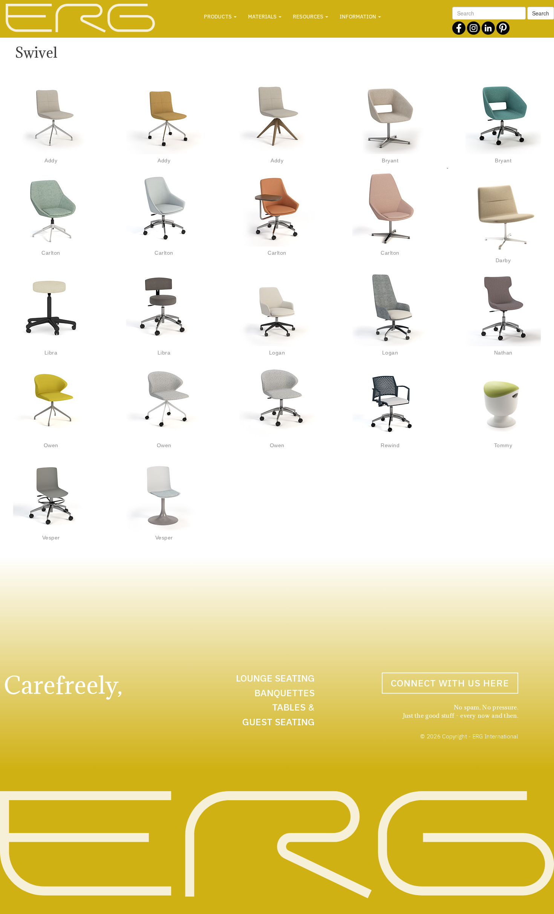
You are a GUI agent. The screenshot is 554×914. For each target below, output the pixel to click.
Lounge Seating (275, 678)
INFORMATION (358, 16)
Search (540, 13)
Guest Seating (278, 721)
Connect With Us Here (450, 683)
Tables (289, 707)
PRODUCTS (218, 16)
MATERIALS (263, 16)
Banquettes (284, 692)
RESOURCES (308, 16)
